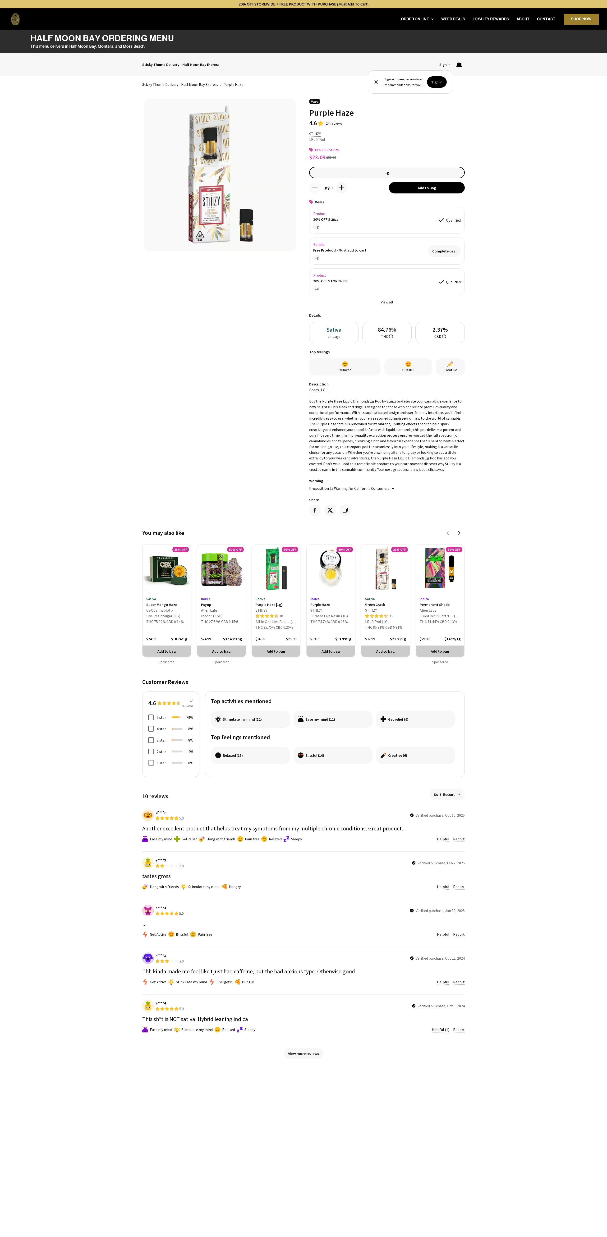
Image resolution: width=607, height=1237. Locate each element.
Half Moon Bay (82, 46)
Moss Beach (133, 46)
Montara (105, 46)
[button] (431, 19)
